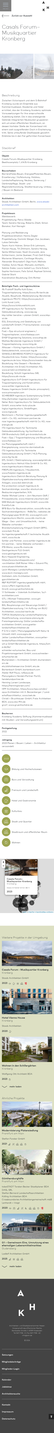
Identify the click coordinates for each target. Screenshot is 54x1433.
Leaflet (24, 912)
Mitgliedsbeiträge (11, 1361)
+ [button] (3, 862)
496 (23, 902)
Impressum (8, 1411)
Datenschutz (8, 1418)
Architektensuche (11, 1393)
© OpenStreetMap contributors (44, 912)
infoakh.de (27, 1335)
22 (34, 895)
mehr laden (15, 1086)
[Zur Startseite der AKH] (27, 1301)
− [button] (3, 865)
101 (18, 902)
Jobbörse (7, 1386)
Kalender (6, 1379)
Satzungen (7, 1354)
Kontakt (6, 1404)
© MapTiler (31, 912)
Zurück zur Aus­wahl (21, 15)
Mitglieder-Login (10, 1368)
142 (23, 908)
